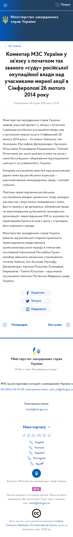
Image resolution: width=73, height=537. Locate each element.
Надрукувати (38, 309)
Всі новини (15, 46)
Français (39, 447)
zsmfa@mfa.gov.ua (36, 409)
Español (39, 453)
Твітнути (36, 301)
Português (39, 458)
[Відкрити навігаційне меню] (5, 5)
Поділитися (37, 293)
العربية (39, 463)
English (39, 442)
